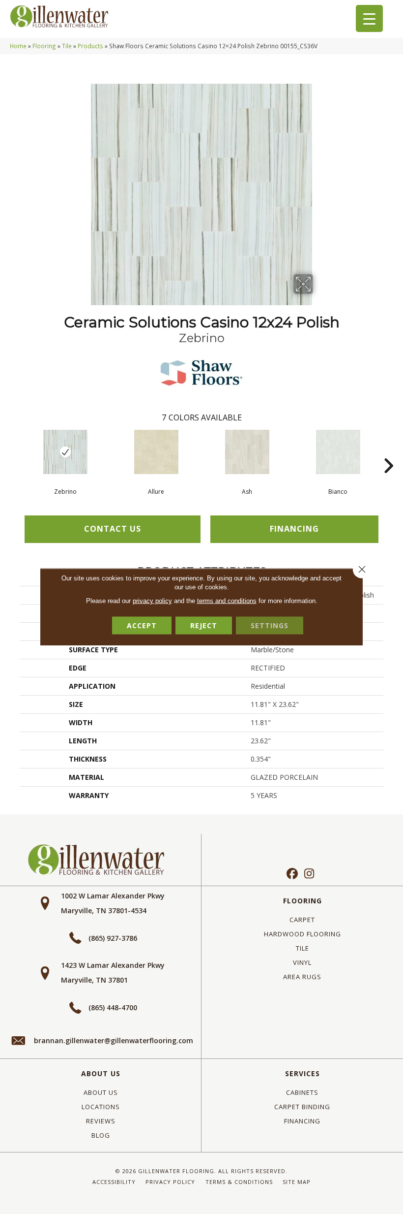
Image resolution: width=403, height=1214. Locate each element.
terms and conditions (227, 601)
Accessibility (114, 1181)
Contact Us (112, 528)
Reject (203, 625)
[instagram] (309, 874)
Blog (100, 1135)
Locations (101, 1106)
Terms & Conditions (239, 1181)
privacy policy (152, 601)
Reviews (100, 1121)
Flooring (44, 46)
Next (388, 451)
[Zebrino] (65, 452)
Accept (142, 625)
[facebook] (292, 874)
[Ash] (247, 452)
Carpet (302, 919)
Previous (14, 451)
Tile (67, 46)
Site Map (297, 1181)
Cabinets (302, 1092)
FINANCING (294, 528)
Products (90, 46)
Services (302, 1073)
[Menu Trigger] (369, 18)
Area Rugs (302, 976)
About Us (100, 1073)
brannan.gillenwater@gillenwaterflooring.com (113, 1040)
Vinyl (302, 962)
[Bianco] (337, 452)
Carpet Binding (302, 1106)
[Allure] (156, 452)
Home (18, 46)
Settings (269, 625)
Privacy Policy (170, 1181)
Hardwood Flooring (302, 933)
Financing (302, 1121)
